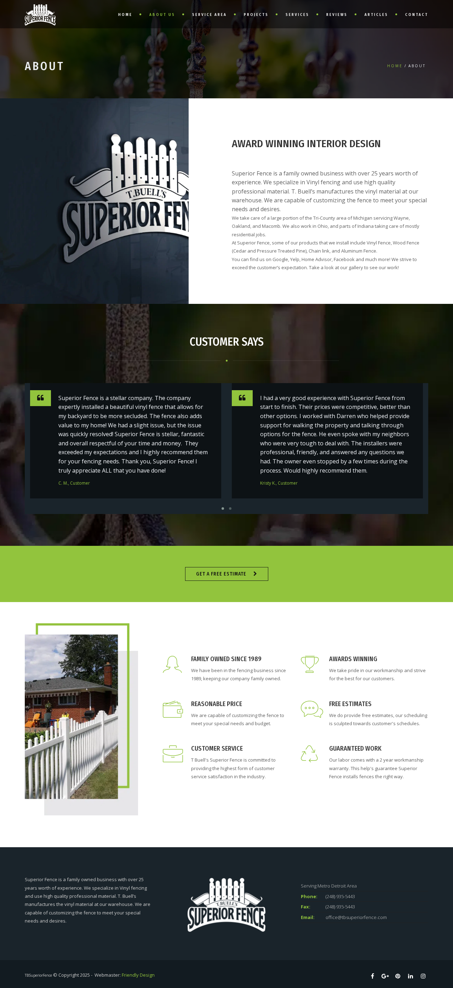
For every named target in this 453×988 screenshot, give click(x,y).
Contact (416, 14)
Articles (376, 14)
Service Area (209, 14)
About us (162, 14)
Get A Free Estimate (221, 574)
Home (125, 14)
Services (297, 14)
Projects (256, 14)
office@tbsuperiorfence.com (356, 917)
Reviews (337, 14)
